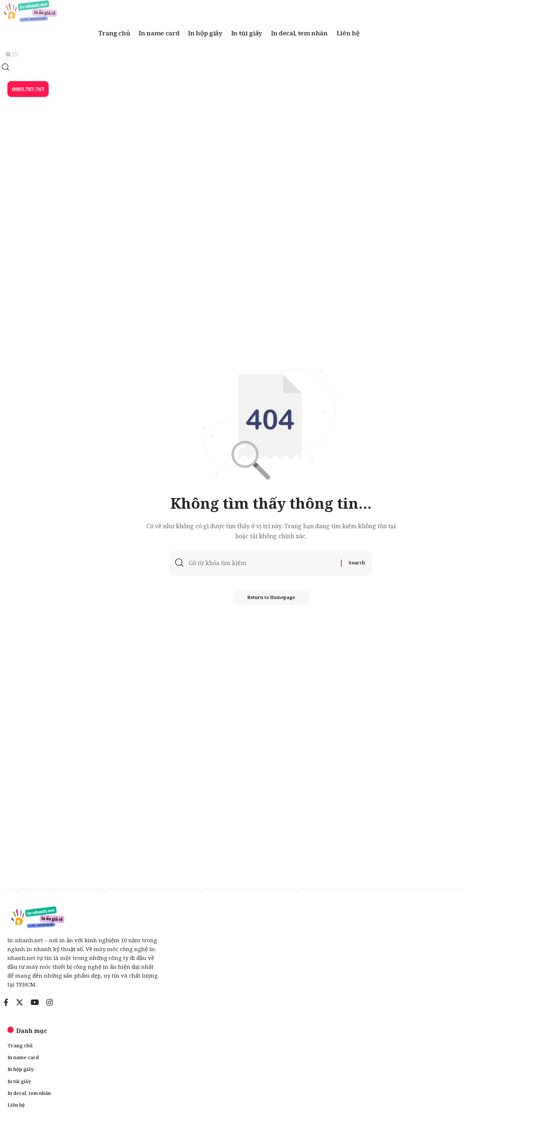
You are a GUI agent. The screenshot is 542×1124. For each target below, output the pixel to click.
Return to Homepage (271, 597)
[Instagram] (50, 1002)
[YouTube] (35, 1002)
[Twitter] (19, 1002)
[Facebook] (6, 1002)
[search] (228, 67)
